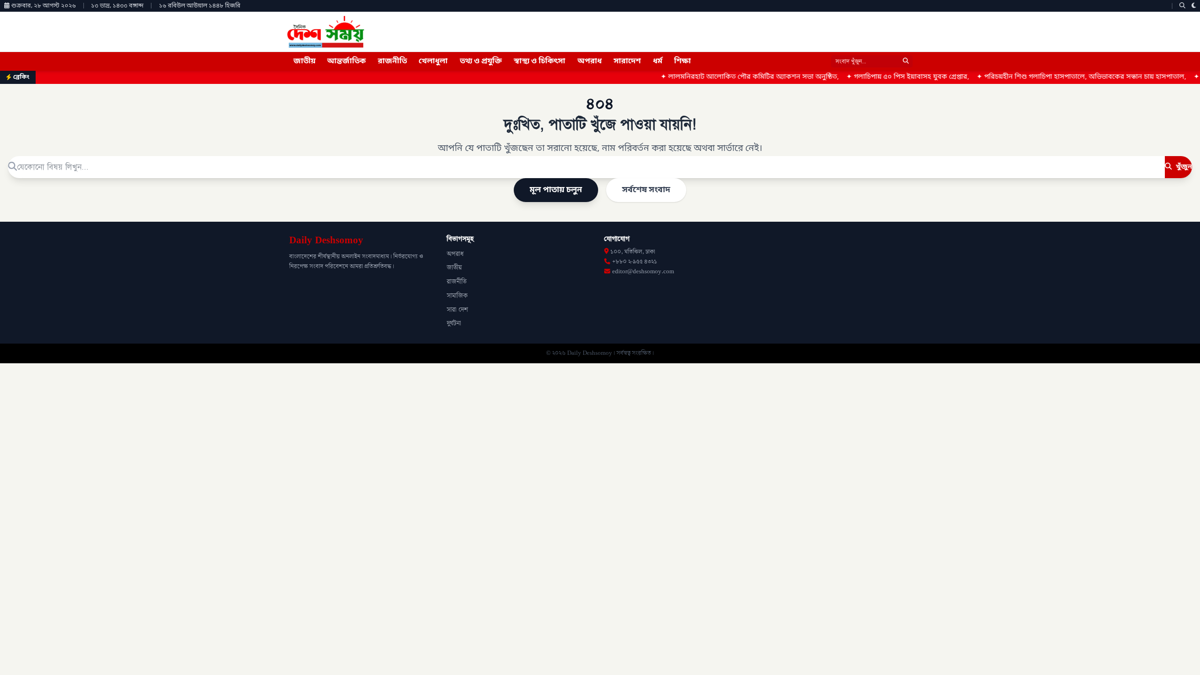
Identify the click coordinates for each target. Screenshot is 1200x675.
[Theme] (1194, 6)
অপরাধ (590, 61)
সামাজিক (457, 296)
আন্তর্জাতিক (346, 61)
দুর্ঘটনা (454, 323)
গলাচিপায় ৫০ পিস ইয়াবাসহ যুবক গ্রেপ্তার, (882, 77)
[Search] (1182, 6)
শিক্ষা (682, 61)
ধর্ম (657, 61)
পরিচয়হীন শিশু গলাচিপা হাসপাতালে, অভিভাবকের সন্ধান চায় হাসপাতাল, (1056, 77)
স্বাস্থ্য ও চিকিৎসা (539, 61)
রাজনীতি (392, 61)
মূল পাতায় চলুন (556, 190)
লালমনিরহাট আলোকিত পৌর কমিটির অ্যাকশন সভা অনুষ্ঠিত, (724, 77)
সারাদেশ (627, 61)
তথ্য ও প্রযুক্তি (481, 61)
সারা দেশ (457, 310)
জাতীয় (304, 61)
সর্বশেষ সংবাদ (646, 190)
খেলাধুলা (433, 61)
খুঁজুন (1183, 167)
